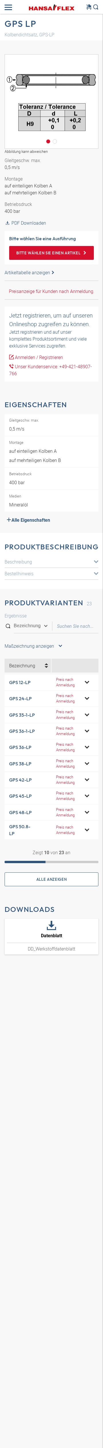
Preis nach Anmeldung (65, 682)
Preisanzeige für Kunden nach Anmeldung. (51, 291)
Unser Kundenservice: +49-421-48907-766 (50, 370)
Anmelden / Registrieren (38, 357)
